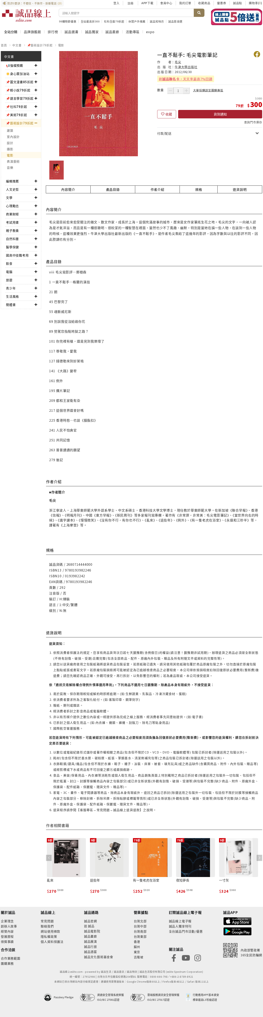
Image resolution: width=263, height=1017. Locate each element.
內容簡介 (68, 189)
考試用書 (12, 222)
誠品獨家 (92, 31)
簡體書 (11, 304)
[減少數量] (170, 90)
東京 (137, 952)
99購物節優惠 (67, 21)
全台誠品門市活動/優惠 (186, 931)
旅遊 (9, 280)
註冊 (130, 3)
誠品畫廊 (112, 31)
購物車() (255, 3)
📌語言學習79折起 (19, 98)
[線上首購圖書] (236, 17)
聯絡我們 (47, 926)
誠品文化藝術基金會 (98, 957)
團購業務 (7, 963)
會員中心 (166, 3)
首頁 (4, 45)
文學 (9, 197)
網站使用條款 (50, 931)
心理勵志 (12, 206)
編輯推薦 (12, 181)
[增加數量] (186, 90)
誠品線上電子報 (180, 921)
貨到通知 (220, 114)
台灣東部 (140, 936)
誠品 (91, 926)
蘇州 (137, 947)
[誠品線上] (26, 15)
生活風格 (12, 296)
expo (150, 31)
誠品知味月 (157, 21)
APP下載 (147, 3)
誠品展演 (90, 941)
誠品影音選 (175, 21)
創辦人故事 (9, 926)
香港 (137, 941)
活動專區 (133, 31)
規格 (198, 189)
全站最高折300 (90, 21)
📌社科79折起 (16, 106)
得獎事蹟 (7, 941)
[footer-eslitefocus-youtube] (186, 957)
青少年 (11, 288)
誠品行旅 (90, 946)
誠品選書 (71, 31)
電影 (61, 45)
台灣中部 (140, 926)
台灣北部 (140, 921)
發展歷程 (7, 936)
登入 (116, 3)
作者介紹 (157, 189)
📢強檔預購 (14, 65)
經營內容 (7, 931)
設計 (10, 143)
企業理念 (7, 921)
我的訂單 (185, 3)
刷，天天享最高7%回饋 (185, 78)
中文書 (16, 45)
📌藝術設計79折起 (40, 45)
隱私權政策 (49, 936)
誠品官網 (90, 921)
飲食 (9, 263)
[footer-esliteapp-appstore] (237, 920)
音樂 (10, 167)
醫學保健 (12, 247)
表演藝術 (13, 161)
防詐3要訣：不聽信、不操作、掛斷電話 (34, 3)
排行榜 (53, 31)
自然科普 (12, 239)
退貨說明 (240, 189)
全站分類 (10, 31)
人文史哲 (12, 189)
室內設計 (13, 136)
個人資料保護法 (52, 941)
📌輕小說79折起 (18, 90)
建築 (10, 130)
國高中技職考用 (17, 255)
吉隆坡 (138, 957)
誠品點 (237, 3)
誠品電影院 (92, 931)
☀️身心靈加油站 (18, 73)
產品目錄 (113, 189)
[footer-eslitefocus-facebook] (174, 957)
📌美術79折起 (16, 115)
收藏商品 (204, 3)
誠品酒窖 (90, 951)
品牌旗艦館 (32, 31)
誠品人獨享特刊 (180, 926)
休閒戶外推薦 (136, 21)
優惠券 (221, 3)
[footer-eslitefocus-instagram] (198, 957)
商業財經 (12, 214)
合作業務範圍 (10, 958)
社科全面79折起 (114, 21)
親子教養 (12, 230)
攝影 (10, 149)
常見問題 (47, 921)
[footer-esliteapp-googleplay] (237, 931)
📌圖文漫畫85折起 (19, 82)
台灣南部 (140, 931)
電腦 (9, 271)
